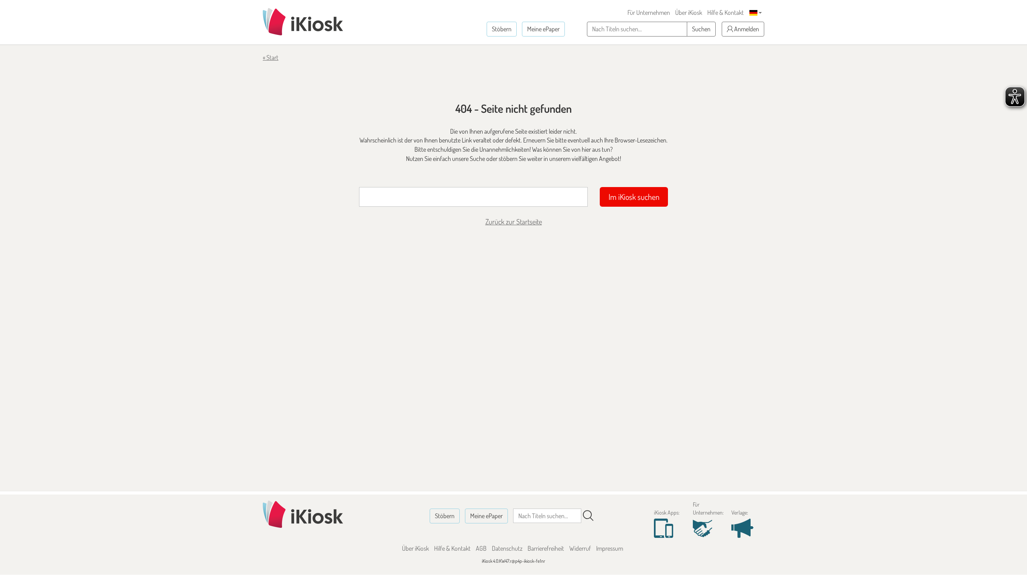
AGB (481, 548)
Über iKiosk (688, 12)
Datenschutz (507, 548)
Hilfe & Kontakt (725, 12)
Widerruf (580, 548)
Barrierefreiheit (546, 548)
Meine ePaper (543, 29)
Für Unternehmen (648, 12)
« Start (270, 57)
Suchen (701, 29)
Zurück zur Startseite (513, 221)
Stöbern (501, 29)
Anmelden (746, 29)
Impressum (609, 548)
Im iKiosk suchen (634, 196)
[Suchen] (588, 516)
